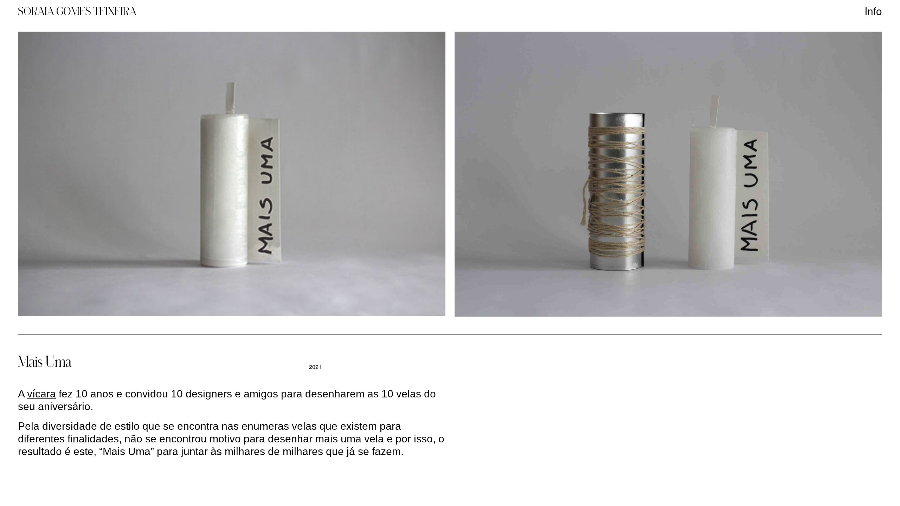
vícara (41, 394)
